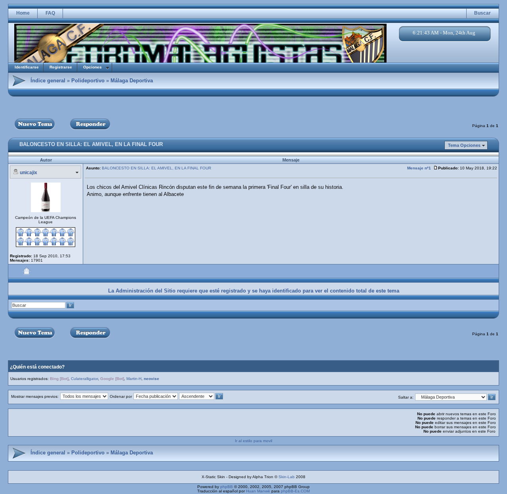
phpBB (226, 486)
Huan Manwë (258, 491)
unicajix (28, 172)
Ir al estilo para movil (253, 441)
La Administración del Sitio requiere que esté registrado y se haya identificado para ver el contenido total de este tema (253, 291)
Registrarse (61, 67)
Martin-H (133, 378)
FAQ (50, 13)
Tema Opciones (464, 145)
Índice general (47, 81)
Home (23, 13)
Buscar (482, 13)
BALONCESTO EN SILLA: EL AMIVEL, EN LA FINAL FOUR (91, 144)
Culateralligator (84, 378)
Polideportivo (88, 81)
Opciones (92, 67)
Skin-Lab (286, 477)
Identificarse (27, 67)
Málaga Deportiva (132, 81)
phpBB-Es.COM (295, 491)
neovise (151, 378)
